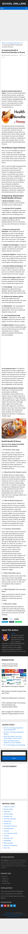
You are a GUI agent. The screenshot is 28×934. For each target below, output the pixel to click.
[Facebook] (2, 905)
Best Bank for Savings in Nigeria (13, 686)
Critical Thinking (8, 814)
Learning (6, 831)
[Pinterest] (5, 905)
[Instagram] (8, 905)
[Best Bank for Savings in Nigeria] (14, 677)
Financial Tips (8, 821)
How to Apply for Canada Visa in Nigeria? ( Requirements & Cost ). (13, 712)
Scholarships (7, 840)
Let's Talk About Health (10, 833)
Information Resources (10, 55)
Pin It (11, 619)
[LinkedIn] (11, 905)
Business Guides (8, 809)
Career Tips (7, 811)
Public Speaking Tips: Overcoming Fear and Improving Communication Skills (14, 705)
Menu (2, 8)
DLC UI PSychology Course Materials (14, 745)
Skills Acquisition (8, 843)
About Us (5, 876)
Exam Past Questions (10, 819)
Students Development (10, 845)
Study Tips (7, 848)
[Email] (14, 905)
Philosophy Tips (8, 838)
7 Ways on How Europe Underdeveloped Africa (10, 665)
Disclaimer (5, 881)
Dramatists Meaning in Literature (13, 698)
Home (3, 914)
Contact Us (5, 879)
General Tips (7, 823)
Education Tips (8, 816)
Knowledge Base (9, 828)
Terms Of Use (17, 916)
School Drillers (14, 3)
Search (14, 758)
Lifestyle (6, 835)
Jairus (13, 633)
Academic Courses (9, 806)
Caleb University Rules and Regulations (12, 891)
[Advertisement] (14, 25)
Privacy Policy (6, 883)
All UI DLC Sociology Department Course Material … (13, 897)
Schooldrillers (5, 860)
